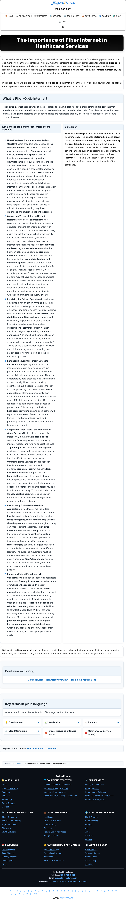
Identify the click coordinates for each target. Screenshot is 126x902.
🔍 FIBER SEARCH (24, 16)
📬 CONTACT (105, 16)
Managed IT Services (94, 784)
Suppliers (6, 792)
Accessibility (90, 860)
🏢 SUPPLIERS (40, 16)
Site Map (89, 864)
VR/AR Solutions (9, 832)
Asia (87, 828)
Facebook (72, 881)
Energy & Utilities (51, 835)
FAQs (4, 864)
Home (18, 764)
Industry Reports (9, 857)
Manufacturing (50, 824)
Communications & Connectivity (57, 784)
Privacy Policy (91, 849)
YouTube (83, 881)
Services (6, 796)
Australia (89, 835)
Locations (52, 748)
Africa (87, 832)
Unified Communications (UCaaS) (99, 796)
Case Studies (8, 853)
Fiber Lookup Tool (10, 788)
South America (91, 821)
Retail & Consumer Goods (55, 832)
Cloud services (35, 679)
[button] (63, 27)
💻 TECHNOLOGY (71, 16)
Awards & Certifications (54, 860)
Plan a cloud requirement (83, 679)
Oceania (88, 839)
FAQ (35, 894)
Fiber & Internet (35, 748)
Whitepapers (7, 860)
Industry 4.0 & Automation (55, 792)
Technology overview (57, 679)
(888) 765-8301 (63, 9)
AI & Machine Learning (11, 821)
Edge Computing (9, 824)
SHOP (117, 16)
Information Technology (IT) (56, 788)
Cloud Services (92, 788)
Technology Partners (53, 853)
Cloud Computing (9, 817)
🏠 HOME (9, 16)
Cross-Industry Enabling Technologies (60, 796)
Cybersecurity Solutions (95, 792)
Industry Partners (51, 849)
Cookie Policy (91, 857)
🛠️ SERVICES (56, 16)
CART (63, 21)
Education (48, 828)
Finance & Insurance (52, 821)
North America (91, 817)
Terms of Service (92, 853)
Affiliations (48, 857)
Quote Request (8, 803)
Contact (5, 807)
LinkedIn (52, 881)
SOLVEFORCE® (66, 898)
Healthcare (48, 817)
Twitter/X (62, 881)
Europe (88, 824)
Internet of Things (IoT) (95, 799)
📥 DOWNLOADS (89, 16)
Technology (7, 799)
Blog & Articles (8, 849)
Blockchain (6, 828)
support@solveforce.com (66, 878)
